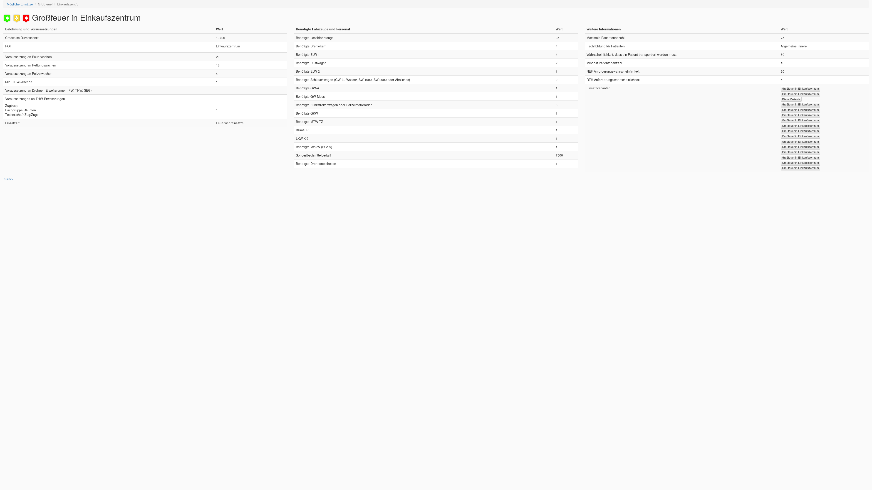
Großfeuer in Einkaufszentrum (800, 88)
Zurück (8, 179)
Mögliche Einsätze (20, 4)
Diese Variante (791, 99)
